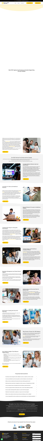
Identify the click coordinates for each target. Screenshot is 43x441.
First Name (33, 433)
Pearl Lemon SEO (7, 141)
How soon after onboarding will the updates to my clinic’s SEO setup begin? (17, 389)
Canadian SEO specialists (12, 146)
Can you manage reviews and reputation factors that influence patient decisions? (18, 385)
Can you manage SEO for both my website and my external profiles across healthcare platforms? (20, 396)
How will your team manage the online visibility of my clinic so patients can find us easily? (19, 376)
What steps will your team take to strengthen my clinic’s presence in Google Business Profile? (20, 383)
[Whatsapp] (2, 439)
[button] (21, 377)
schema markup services (32, 292)
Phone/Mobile (34, 437)
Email (33, 435)
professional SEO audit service (11, 239)
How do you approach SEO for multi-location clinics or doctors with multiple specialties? (19, 387)
